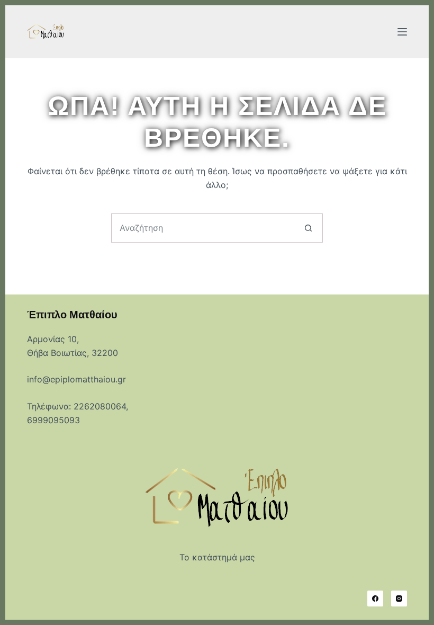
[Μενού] (402, 32)
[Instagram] (399, 598)
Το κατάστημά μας (217, 557)
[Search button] (308, 228)
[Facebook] (375, 598)
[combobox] (203, 228)
